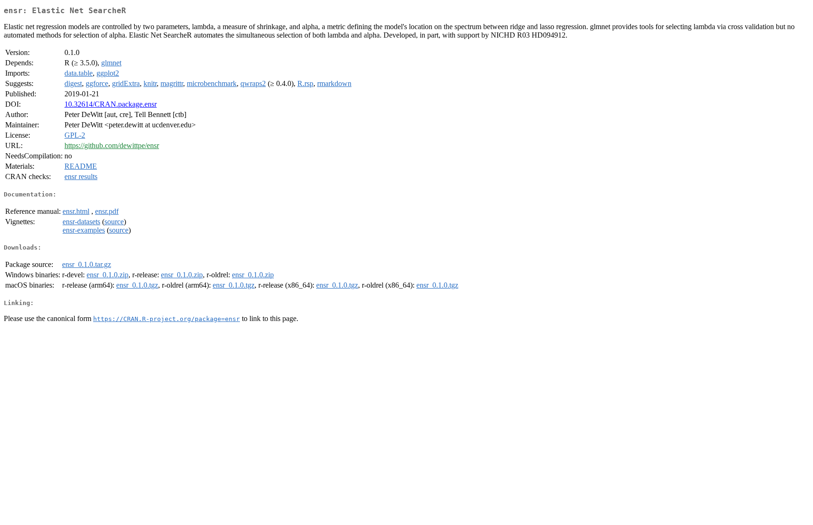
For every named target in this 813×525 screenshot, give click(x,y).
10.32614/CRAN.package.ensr (110, 104)
